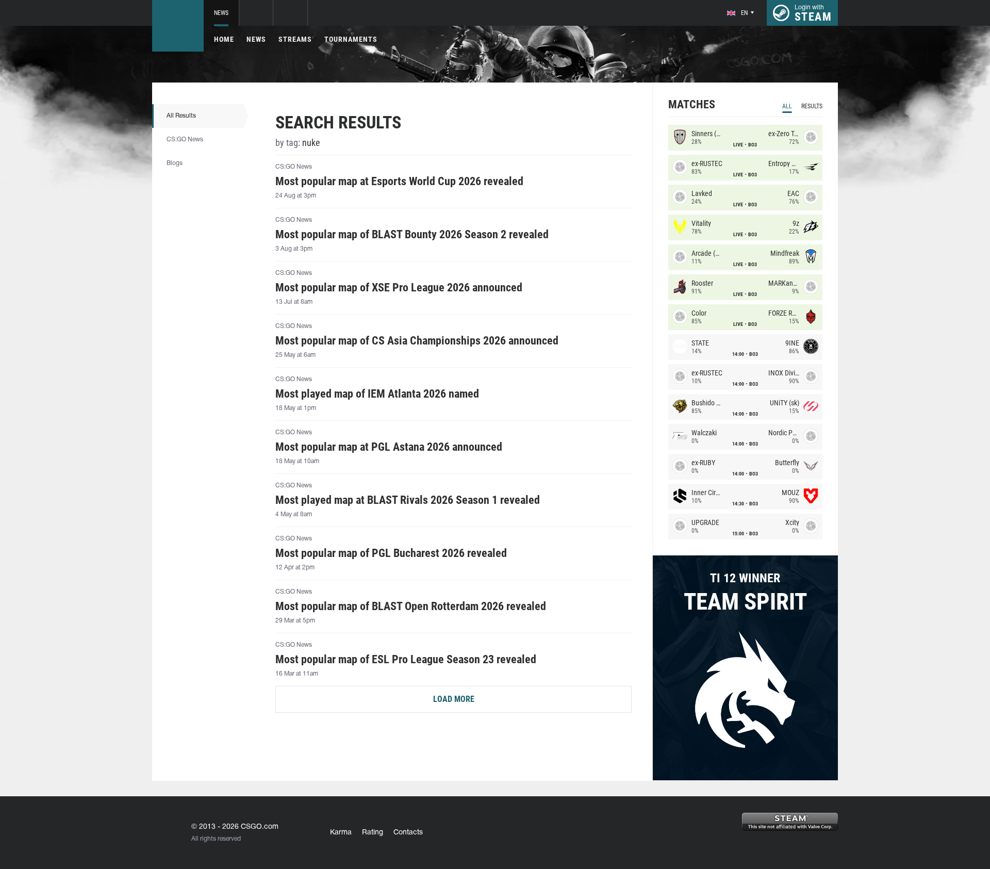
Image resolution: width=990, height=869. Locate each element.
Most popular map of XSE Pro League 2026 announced (398, 288)
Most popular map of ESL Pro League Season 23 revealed (405, 659)
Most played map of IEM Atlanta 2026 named (377, 394)
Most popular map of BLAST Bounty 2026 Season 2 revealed (412, 234)
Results (811, 106)
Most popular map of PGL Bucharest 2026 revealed (391, 553)
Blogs (175, 163)
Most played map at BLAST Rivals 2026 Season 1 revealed (407, 500)
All (787, 106)
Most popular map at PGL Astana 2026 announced (388, 447)
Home (224, 39)
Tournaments (350, 39)
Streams (295, 39)
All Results (181, 116)
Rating (372, 832)
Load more (453, 699)
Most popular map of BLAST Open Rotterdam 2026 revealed (410, 606)
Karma (341, 832)
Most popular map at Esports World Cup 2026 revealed (399, 181)
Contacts (408, 832)
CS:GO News (185, 139)
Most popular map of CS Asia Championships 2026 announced (416, 341)
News (221, 13)
